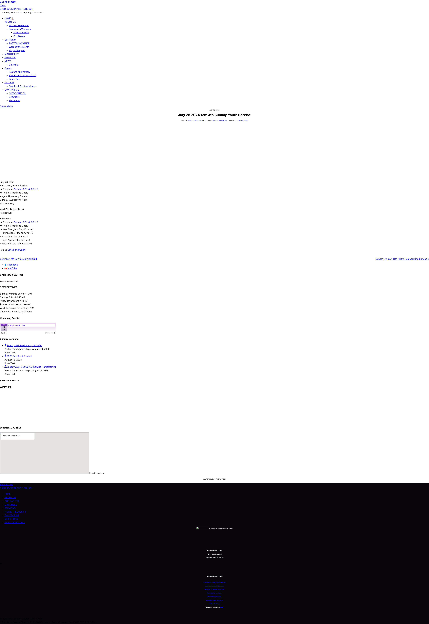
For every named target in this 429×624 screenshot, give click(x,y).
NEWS (7, 61)
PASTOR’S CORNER (19, 43)
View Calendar (50, 333)
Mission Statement (19, 25)
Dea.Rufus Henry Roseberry (214, 600)
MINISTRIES (10, 504)
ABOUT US (10, 22)
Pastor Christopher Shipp (197, 120)
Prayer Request (17, 50)
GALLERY (9, 82)
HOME (7, 494)
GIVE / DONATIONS (14, 522)
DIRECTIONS (11, 519)
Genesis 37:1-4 (22, 189)
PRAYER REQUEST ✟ (15, 511)
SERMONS (10, 57)
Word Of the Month (19, 47)
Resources (14, 100)
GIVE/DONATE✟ (17, 93)
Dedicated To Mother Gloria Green (214, 589)
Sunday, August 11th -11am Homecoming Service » (402, 259)
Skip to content (8, 1)
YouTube (12, 268)
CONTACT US (11, 89)
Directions (14, 97)
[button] (3, 333)
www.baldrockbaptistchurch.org (214, 586)
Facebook (12, 264)
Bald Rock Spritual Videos (22, 86)
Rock (221, 607)
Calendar (13, 64)
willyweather (13, 422)
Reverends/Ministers (20, 29)
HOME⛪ (9, 18)
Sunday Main (243, 120)
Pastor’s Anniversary (19, 72)
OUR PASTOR (11, 501)
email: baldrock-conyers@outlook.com (214, 582)
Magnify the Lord (96, 473)
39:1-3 (34, 189)
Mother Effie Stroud (214, 604)
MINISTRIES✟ (11, 54)
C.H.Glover (19, 36)
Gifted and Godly (16, 250)
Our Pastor (10, 39)
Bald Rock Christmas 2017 (22, 75)
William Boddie (21, 32)
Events (8, 68)
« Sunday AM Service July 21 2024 (18, 259)
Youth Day (14, 79)
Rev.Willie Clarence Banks (214, 593)
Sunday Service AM (220, 120)
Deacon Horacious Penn (214, 597)
